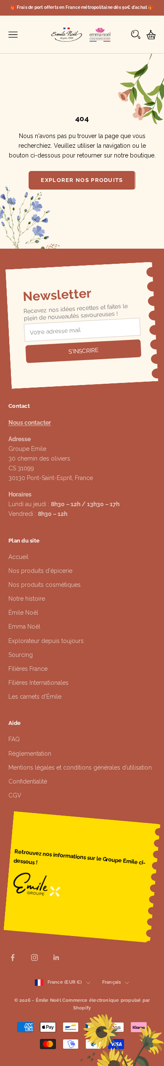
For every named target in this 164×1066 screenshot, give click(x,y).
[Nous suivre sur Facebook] (12, 957)
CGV (14, 795)
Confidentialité (27, 781)
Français (111, 982)
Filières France (28, 668)
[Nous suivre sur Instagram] (34, 957)
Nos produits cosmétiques (44, 584)
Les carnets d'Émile (34, 696)
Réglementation (29, 753)
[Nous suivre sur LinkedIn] (56, 957)
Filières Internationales (38, 682)
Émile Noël (23, 612)
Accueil (18, 556)
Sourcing (20, 654)
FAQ (14, 739)
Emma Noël (24, 626)
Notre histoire (26, 598)
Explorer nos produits (82, 180)
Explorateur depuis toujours (46, 640)
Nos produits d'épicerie (40, 570)
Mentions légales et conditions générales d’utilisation (80, 767)
